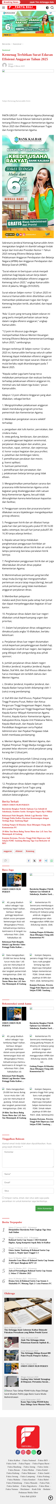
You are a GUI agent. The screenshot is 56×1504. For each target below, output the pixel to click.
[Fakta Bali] (21, 7)
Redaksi (46, 1489)
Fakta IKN (43, 1460)
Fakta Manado (30, 1483)
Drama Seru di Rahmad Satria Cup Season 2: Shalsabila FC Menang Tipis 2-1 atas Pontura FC (30, 1282)
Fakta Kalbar (14, 1460)
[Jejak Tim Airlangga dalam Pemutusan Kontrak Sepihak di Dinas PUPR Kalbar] (11, 1342)
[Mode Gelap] (47, 7)
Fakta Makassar (29, 1473)
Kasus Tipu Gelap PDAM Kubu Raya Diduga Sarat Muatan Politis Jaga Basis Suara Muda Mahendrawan (36, 1403)
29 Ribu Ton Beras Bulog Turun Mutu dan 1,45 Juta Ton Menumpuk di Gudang (27, 832)
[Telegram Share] (46, 861)
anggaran (8, 851)
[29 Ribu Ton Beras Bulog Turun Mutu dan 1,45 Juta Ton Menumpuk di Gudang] (14, 965)
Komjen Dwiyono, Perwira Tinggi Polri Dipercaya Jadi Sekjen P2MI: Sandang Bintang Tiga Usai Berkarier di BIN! (26, 840)
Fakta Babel (43, 1480)
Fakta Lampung (28, 1476)
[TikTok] (39, 1452)
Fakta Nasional (29, 1460)
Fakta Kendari (29, 1480)
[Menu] (4, 7)
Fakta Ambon (13, 1486)
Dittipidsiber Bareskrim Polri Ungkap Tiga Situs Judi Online (30, 1231)
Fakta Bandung (14, 1467)
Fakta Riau (44, 1486)
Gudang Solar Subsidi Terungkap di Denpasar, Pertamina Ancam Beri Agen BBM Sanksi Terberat (35, 1380)
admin (10, 64)
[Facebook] (18, 1452)
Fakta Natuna (12, 1489)
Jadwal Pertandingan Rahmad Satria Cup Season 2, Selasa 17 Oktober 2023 (30, 1272)
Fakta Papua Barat (41, 1464)
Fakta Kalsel (42, 1470)
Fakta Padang (43, 1476)
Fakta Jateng (29, 1467)
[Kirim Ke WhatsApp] (52, 861)
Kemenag (30, 851)
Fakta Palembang (14, 1483)
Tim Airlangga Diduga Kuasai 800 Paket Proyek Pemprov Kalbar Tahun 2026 (36, 1354)
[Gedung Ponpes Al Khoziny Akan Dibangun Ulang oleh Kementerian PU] (42, 915)
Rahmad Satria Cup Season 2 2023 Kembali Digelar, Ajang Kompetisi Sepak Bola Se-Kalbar (29, 1241)
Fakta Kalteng (13, 1473)
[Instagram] (23, 1452)
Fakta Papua (24, 1464)
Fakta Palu (45, 1483)
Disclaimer (25, 1489)
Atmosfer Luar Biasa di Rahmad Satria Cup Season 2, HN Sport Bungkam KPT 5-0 (31, 1261)
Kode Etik (36, 1489)
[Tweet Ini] (34, 861)
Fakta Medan (28, 1470)
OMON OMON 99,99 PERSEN (15, 805)
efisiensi (19, 851)
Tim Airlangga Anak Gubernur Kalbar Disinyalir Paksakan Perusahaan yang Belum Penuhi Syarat (26, 1331)
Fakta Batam (14, 1470)
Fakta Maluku (13, 1480)
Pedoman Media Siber (28, 1493)
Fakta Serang (12, 1476)
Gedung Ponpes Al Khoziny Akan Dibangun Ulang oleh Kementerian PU (26, 826)
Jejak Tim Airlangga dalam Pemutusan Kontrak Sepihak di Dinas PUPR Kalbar (35, 1341)
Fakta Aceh (11, 1464)
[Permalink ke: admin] (4, 65)
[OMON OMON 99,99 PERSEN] (14, 880)
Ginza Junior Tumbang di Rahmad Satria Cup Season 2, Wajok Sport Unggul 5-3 (29, 1251)
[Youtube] (28, 1452)
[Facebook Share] (29, 861)
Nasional (6, 50)
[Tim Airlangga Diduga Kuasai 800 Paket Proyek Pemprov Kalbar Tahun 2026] (11, 1355)
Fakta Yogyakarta (29, 1486)
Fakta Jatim (43, 1467)
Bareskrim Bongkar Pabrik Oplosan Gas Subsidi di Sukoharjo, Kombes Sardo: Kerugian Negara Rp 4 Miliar (27, 810)
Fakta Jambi (43, 1473)
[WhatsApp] (33, 1452)
